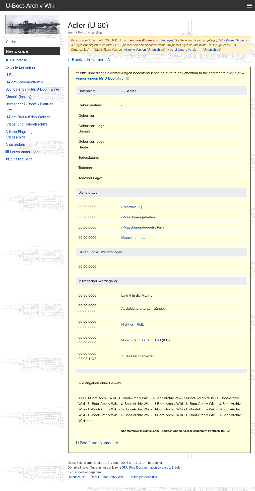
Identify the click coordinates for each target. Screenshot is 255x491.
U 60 (157, 340)
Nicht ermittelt (132, 324)
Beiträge (166, 40)
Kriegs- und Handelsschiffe (26, 124)
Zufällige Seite (21, 158)
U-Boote (11, 74)
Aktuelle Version (135, 49)
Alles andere (15, 144)
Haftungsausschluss (143, 477)
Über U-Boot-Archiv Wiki (107, 477)
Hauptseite (18, 59)
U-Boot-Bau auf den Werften (27, 116)
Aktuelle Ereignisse (20, 67)
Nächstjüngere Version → (184, 49)
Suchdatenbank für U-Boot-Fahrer (32, 89)
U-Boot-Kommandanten (24, 81)
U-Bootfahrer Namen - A (89, 60)
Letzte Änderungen (25, 151)
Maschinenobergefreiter (142, 227)
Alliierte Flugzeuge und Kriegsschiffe (23, 134)
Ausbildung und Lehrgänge (142, 308)
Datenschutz (76, 477)
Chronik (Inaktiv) (18, 96)
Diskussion (150, 40)
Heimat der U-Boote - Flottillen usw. (29, 106)
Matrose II (132, 207)
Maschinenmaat (133, 238)
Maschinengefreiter (139, 217)
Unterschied (156, 49)
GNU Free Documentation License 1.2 (147, 467)
